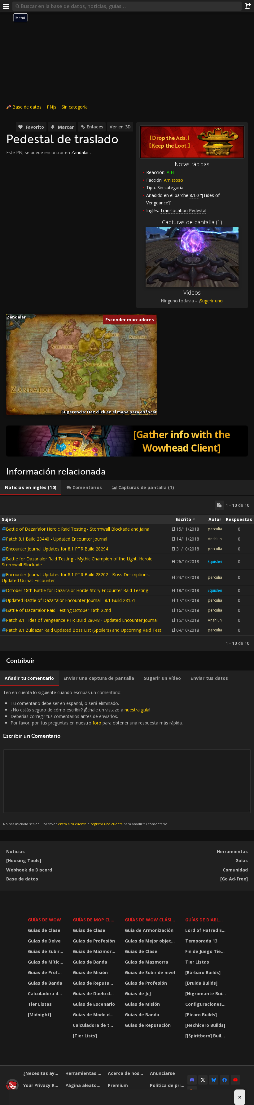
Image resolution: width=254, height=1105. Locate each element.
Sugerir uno (211, 301)
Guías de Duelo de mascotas (95, 993)
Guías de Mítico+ (46, 962)
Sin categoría (75, 107)
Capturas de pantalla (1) (192, 222)
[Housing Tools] (23, 860)
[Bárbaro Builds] (203, 972)
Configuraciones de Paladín (206, 1004)
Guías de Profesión (46, 972)
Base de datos (27, 107)
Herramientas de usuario (84, 1073)
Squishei (215, 561)
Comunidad (235, 870)
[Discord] (192, 1080)
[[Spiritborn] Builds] (206, 1036)
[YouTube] (235, 1080)
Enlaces (95, 127)
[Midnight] (39, 1015)
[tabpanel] (127, 573)
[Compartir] (248, 6)
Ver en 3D (120, 127)
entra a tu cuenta (72, 824)
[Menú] (6, 6)
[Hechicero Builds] (205, 1025)
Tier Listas (40, 1004)
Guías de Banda (45, 983)
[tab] (30, 487)
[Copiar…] (219, 505)
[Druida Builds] (201, 983)
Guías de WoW (44, 920)
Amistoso (173, 180)
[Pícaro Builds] (201, 1015)
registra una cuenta (106, 824)
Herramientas (232, 851)
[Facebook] (224, 1080)
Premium (118, 1085)
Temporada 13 (201, 941)
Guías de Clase (44, 930)
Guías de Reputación (95, 983)
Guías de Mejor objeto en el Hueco (151, 941)
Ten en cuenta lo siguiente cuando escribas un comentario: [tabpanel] (93, 757)
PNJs (51, 107)
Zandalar (80, 152)
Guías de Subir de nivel (46, 951)
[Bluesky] (213, 1080)
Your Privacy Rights (42, 1085)
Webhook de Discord (29, 870)
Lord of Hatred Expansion (206, 930)
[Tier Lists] (85, 1036)
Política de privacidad (168, 1085)
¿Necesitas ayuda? (42, 1073)
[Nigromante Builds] (206, 993)
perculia (215, 529)
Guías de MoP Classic (95, 920)
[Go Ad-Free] (234, 879)
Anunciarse (162, 1073)
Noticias (15, 851)
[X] (203, 1080)
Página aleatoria (84, 1085)
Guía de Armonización (149, 930)
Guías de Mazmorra (94, 951)
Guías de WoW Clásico (151, 920)
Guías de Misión (90, 972)
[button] (6, 314)
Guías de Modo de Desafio (95, 1015)
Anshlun (215, 538)
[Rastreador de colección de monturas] (127, 441)
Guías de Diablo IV (206, 920)
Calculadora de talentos (46, 993)
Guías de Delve (44, 941)
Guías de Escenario (94, 1004)
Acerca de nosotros (126, 1073)
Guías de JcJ (138, 993)
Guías (241, 860)
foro (97, 723)
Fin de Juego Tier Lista (206, 951)
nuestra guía (137, 710)
